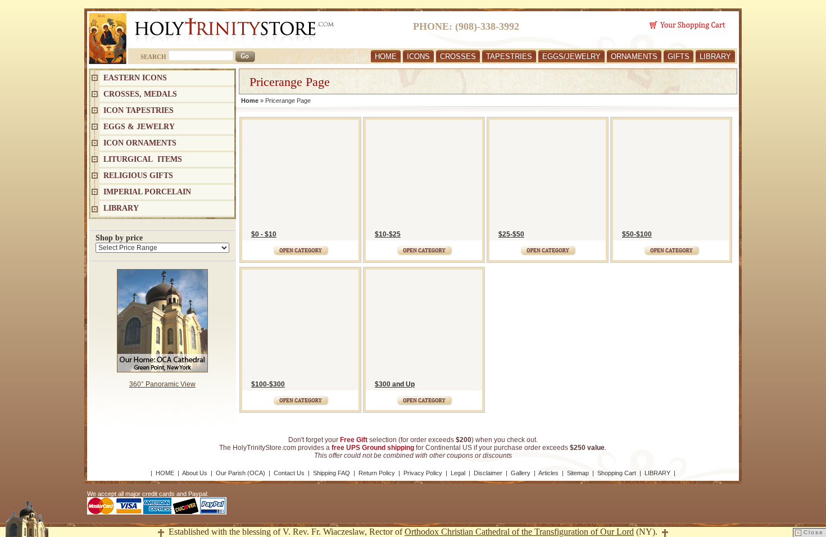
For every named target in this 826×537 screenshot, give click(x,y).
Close (814, 532)
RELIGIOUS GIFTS (138, 175)
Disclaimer (488, 473)
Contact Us (289, 473)
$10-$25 (388, 234)
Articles (548, 473)
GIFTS (678, 56)
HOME (386, 56)
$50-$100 (637, 234)
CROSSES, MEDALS (140, 94)
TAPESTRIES (509, 56)
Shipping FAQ (331, 473)
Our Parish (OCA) (240, 473)
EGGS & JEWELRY (139, 126)
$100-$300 (268, 384)
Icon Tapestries (138, 110)
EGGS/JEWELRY (571, 56)
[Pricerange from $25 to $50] (547, 248)
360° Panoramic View (162, 384)
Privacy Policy (422, 473)
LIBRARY (715, 56)
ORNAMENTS (634, 56)
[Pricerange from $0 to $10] (300, 248)
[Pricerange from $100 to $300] (300, 398)
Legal (458, 473)
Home (249, 100)
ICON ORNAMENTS (139, 143)
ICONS (418, 56)
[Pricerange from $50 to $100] (671, 248)
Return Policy (376, 473)
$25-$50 (511, 234)
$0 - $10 (263, 234)
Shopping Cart (616, 473)
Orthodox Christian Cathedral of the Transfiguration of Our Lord (519, 531)
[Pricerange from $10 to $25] (424, 248)
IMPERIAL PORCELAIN (147, 192)
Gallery (520, 473)
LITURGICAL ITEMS (142, 159)
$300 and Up (395, 384)
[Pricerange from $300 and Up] (424, 398)
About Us (194, 473)
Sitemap (578, 473)
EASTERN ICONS (135, 78)
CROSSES (458, 56)
